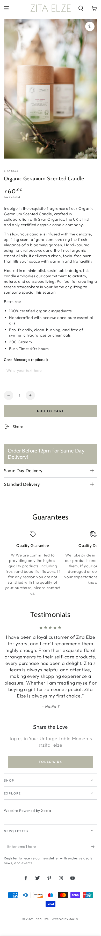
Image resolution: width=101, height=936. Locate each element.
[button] (81, 8)
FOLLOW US (50, 762)
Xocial (46, 810)
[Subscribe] (94, 846)
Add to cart (50, 411)
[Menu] (6, 8)
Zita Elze (11, 170)
